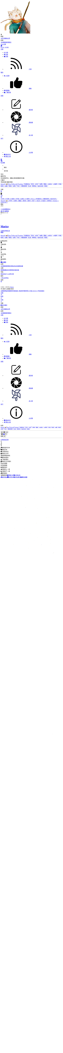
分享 (37, 184)
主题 (2, 291)
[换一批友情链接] (1, 281)
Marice (12, 287)
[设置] (2, 434)
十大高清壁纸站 (5, 209)
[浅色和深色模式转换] (4, 432)
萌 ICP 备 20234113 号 (33, 291)
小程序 (55, 184)
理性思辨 (24, 186)
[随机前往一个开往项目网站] (1, 159)
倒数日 (9, 266)
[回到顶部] (6, 434)
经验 (46, 186)
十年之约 (3, 278)
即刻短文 (12, 270)
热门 (19, 186)
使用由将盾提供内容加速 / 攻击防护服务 (15, 291)
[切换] (1, 197)
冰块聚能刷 (4, 266)
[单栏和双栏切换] (7, 432)
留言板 (17, 270)
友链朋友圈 (19, 266)
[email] (1, 262)
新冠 (10, 186)
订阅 (12, 274)
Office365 (15, 184)
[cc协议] (41, 291)
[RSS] (2, 262)
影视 (2, 186)
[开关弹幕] (4, 434)
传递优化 (27, 184)
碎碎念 (34, 186)
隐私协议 (13, 266)
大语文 (50, 184)
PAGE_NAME (5, 47)
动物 (41, 184)
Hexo (10, 184)
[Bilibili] (5, 262)
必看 (6, 186)
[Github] (1, 232)
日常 (15, 186)
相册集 (3, 270)
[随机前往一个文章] (1, 161)
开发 (60, 184)
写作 (33, 184)
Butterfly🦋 (4, 184)
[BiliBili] (2, 232)
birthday (21, 184)
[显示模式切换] (1, 191)
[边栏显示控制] (31, 192)
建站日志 (7, 270)
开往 (7, 278)
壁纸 (45, 184)
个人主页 (8, 274)
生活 (30, 186)
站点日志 (41, 186)
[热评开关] (31, 194)
